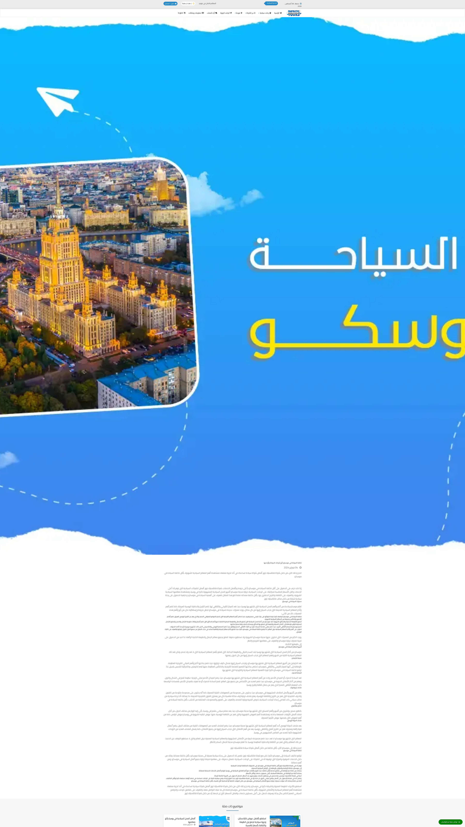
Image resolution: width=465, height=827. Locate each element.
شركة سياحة (248, 748)
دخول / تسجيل (170, 3)
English (180, 13)
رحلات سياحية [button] (264, 13)
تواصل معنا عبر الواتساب (449, 821)
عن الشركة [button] (250, 13)
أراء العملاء (211, 13)
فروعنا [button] (238, 13)
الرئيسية (277, 13)
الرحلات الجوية (225, 13)
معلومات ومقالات (195, 13)
